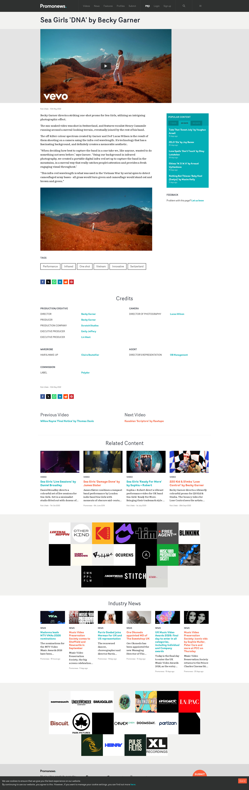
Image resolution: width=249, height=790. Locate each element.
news (43, 627)
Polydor (85, 372)
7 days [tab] (173, 123)
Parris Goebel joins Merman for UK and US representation (110, 635)
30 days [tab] (184, 123)
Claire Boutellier (90, 355)
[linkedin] (60, 282)
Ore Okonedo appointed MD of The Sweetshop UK (138, 635)
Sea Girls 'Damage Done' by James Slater (101, 483)
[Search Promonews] (184, 6)
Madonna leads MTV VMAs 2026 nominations (50, 635)
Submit (132, 6)
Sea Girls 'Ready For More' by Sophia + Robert (144, 483)
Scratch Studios (90, 325)
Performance (50, 266)
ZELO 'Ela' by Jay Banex (181, 142)
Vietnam (101, 266)
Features (108, 6)
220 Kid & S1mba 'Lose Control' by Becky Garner (187, 483)
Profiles (121, 6)
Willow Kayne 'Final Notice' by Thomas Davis (67, 421)
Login (157, 6)
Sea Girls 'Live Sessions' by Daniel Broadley (58, 483)
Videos (86, 6)
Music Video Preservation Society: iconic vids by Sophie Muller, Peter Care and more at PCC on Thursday (196, 642)
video (43, 476)
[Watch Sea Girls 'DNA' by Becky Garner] (106, 66)
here (133, 784)
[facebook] (42, 282)
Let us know (197, 200)
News (97, 6)
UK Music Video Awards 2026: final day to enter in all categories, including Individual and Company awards (167, 642)
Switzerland (137, 266)
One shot (85, 266)
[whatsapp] (54, 282)
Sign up (167, 6)
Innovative (118, 266)
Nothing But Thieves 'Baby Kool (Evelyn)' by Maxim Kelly (185, 177)
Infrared (68, 266)
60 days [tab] (196, 123)
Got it (242, 780)
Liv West (85, 337)
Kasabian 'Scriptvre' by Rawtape (144, 421)
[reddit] (65, 282)
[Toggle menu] (200, 6)
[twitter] (48, 282)
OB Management (179, 355)
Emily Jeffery (88, 331)
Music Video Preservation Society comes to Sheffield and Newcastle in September (79, 640)
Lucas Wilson (177, 314)
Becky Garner (88, 314)
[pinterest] (71, 282)
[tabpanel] (188, 157)
